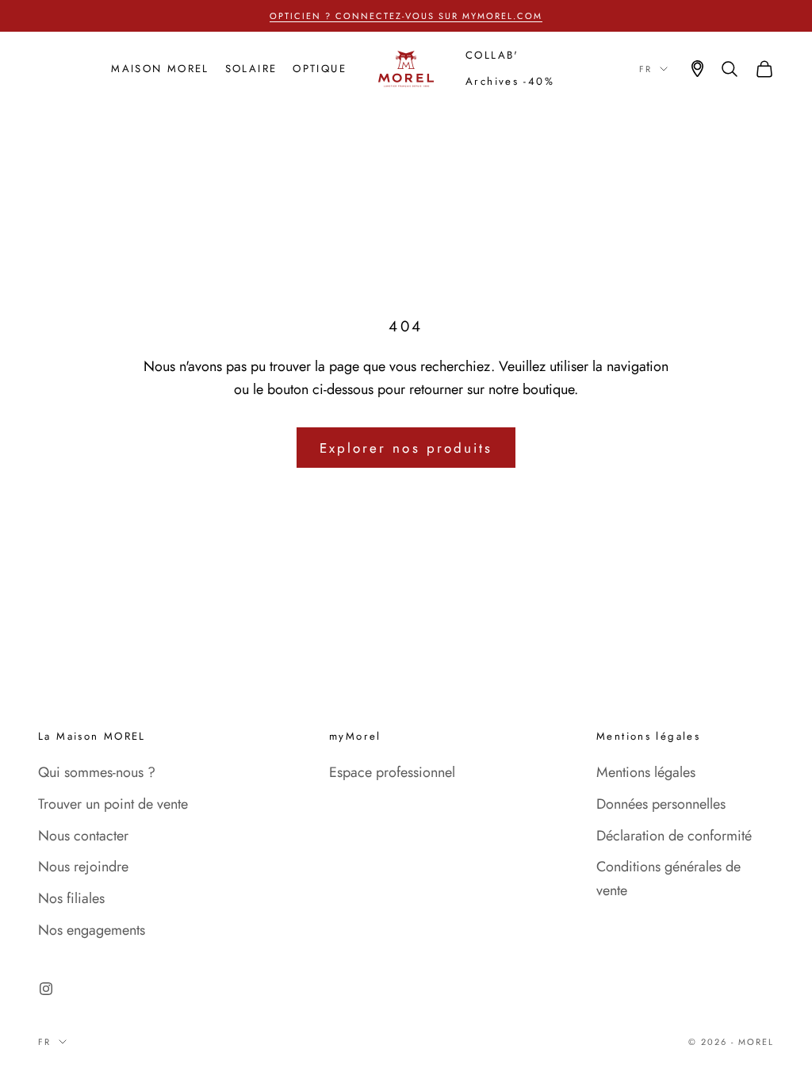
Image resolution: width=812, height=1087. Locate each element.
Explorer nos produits (406, 447)
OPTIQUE (320, 68)
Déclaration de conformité (674, 835)
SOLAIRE (251, 68)
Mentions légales (645, 772)
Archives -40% (509, 81)
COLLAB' (492, 55)
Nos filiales (71, 898)
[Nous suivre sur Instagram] (46, 989)
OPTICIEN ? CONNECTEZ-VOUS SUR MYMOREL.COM (406, 16)
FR (645, 69)
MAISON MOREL (160, 68)
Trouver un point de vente (113, 804)
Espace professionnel (392, 772)
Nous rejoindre (83, 866)
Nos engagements (91, 930)
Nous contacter (83, 835)
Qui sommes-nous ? (96, 772)
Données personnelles (661, 804)
